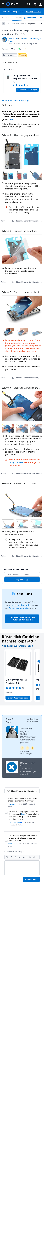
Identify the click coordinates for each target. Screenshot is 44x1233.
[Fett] (7, 857)
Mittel (23, 55)
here (11, 119)
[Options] (3, 23)
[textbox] (22, 867)
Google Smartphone (16, 23)
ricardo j (11, 804)
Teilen (10, 807)
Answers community (18, 608)
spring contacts (16, 462)
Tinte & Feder (10, 721)
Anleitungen (19, 17)
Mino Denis (12, 843)
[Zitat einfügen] (24, 857)
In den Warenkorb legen (27, 89)
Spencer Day (13, 38)
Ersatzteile (6, 17)
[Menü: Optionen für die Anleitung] (41, 18)
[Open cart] (34, 4)
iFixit (33, 763)
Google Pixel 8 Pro (34, 23)
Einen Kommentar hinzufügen (22, 568)
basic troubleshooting (21, 605)
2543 (6, 49)
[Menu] (3, 4)
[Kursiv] (11, 857)
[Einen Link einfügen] (20, 857)
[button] (28, 4)
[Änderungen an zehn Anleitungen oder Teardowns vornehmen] (32, 748)
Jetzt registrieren (33, 11)
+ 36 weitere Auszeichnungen (26, 752)
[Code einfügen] (15, 857)
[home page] (12, 4)
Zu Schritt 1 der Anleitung (15, 100)
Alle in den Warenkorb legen (17, 645)
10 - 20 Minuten (10, 55)
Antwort (32, 804)
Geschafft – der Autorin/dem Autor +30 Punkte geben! (23, 618)
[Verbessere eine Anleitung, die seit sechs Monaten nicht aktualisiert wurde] (27, 748)
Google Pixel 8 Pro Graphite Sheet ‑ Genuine (25, 77)
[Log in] (40, 4)
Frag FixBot (20, 579)
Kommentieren (31, 879)
